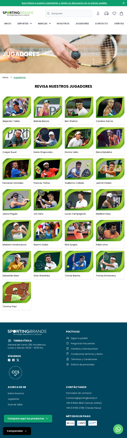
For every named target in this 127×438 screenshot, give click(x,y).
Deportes (23, 23)
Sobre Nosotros (16, 393)
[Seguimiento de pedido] (106, 13)
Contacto (101, 23)
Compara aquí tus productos (26, 418)
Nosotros (63, 23)
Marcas (42, 23)
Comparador (15, 431)
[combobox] (68, 13)
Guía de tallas (15, 404)
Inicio (7, 23)
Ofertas (119, 23)
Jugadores (82, 23)
